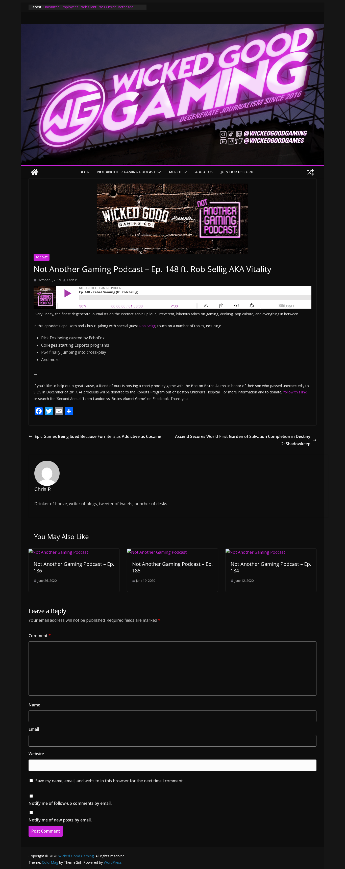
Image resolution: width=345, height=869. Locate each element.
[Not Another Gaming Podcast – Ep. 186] (58, 552)
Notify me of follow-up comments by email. (70, 803)
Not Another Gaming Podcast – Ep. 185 (172, 567)
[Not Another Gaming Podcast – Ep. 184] (255, 552)
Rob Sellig (147, 325)
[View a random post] (310, 172)
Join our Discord (237, 171)
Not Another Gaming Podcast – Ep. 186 (74, 567)
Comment (40, 635)
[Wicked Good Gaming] (172, 27)
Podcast (41, 257)
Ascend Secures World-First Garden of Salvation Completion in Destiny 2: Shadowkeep (242, 440)
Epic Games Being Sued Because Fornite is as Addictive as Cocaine (98, 436)
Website (36, 753)
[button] (158, 172)
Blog (84, 171)
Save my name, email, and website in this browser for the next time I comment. (109, 781)
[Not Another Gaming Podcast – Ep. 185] (157, 552)
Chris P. (72, 280)
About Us (204, 171)
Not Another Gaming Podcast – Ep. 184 (271, 567)
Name (34, 705)
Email (34, 729)
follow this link (295, 392)
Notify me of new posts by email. (60, 820)
